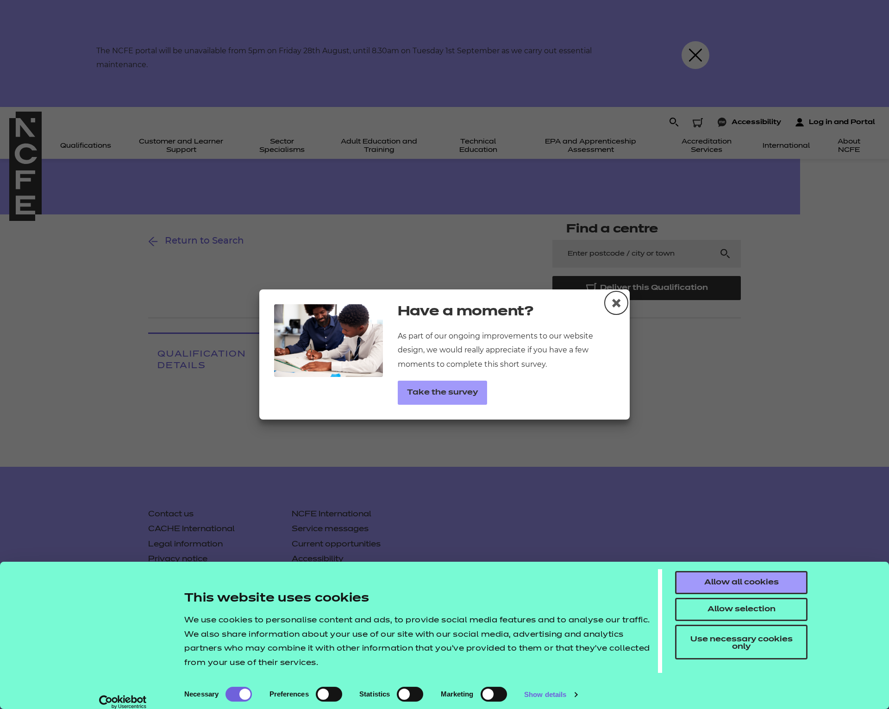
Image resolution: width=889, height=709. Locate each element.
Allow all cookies (741, 582)
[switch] (329, 694)
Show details (545, 694)
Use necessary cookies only (741, 643)
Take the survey (442, 392)
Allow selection (741, 609)
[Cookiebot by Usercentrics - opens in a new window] (122, 702)
